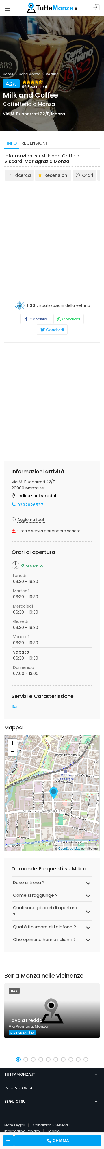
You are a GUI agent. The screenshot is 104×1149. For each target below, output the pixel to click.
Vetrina (52, 74)
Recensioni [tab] (34, 143)
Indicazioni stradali (37, 496)
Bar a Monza (29, 74)
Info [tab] (12, 143)
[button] (18, 1059)
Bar (15, 706)
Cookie (53, 1131)
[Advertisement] (52, 236)
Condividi (38, 319)
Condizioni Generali (51, 1125)
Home (8, 74)
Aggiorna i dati (31, 519)
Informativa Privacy (22, 1131)
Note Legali (14, 1125)
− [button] (12, 751)
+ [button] (12, 743)
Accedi (96, 7)
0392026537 (30, 505)
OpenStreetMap (69, 848)
